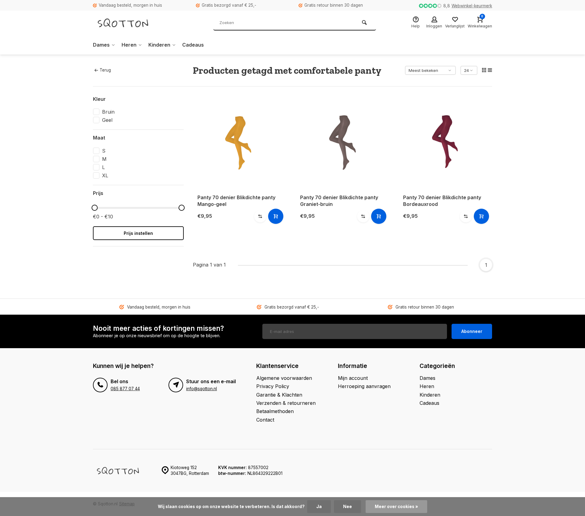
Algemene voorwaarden (284, 378)
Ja (319, 506)
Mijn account (353, 378)
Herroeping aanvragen (364, 386)
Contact (265, 420)
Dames (101, 45)
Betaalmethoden (275, 411)
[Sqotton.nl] (129, 23)
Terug (105, 70)
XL (105, 175)
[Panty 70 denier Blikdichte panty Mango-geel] (240, 142)
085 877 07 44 (125, 388)
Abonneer (471, 331)
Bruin (108, 112)
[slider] (94, 208)
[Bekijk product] (275, 216)
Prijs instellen (138, 233)
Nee (347, 506)
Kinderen (159, 45)
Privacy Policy (272, 386)
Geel (107, 120)
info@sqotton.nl (201, 388)
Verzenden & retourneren (286, 403)
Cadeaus (193, 45)
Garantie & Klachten (279, 395)
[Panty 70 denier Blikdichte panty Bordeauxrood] (445, 142)
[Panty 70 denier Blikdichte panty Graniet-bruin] (342, 142)
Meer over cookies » (396, 506)
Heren (129, 45)
